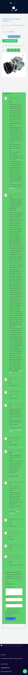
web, (20, 476)
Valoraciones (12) (8, 93)
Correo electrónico (10, 603)
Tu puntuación (9, 583)
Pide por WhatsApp (11, 41)
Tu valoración (10, 587)
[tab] (14, 93)
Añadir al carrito (14, 36)
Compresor (7, 25)
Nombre (8, 597)
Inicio (3, 25)
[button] (24, 671)
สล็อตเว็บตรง (12, 188)
